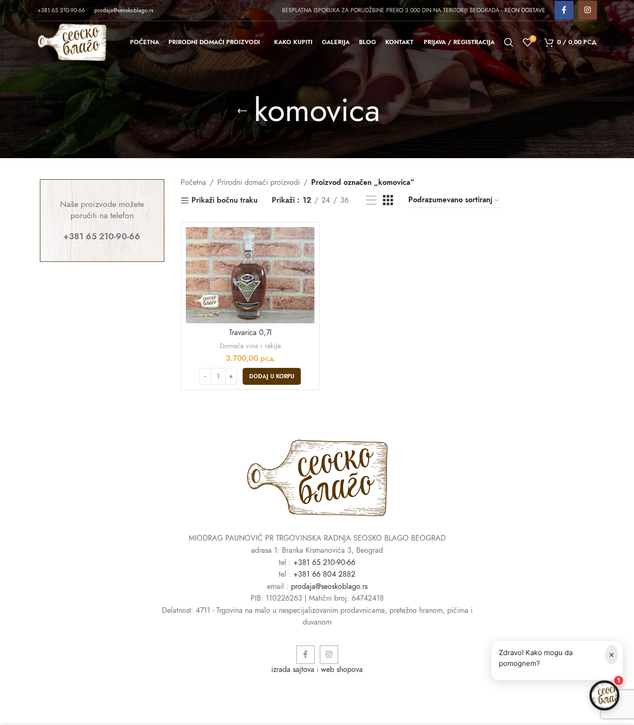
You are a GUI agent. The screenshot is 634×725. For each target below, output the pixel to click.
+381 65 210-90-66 (324, 562)
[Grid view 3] (388, 200)
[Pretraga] (508, 42)
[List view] (371, 200)
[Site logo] (72, 42)
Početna (193, 182)
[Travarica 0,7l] (250, 275)
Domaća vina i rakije (250, 346)
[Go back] (242, 110)
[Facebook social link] (564, 10)
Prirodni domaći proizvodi (258, 182)
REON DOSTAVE (524, 10)
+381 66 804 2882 (324, 574)
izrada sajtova (292, 669)
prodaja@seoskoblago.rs (123, 10)
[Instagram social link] (587, 10)
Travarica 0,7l (250, 333)
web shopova (342, 669)
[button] (272, 376)
